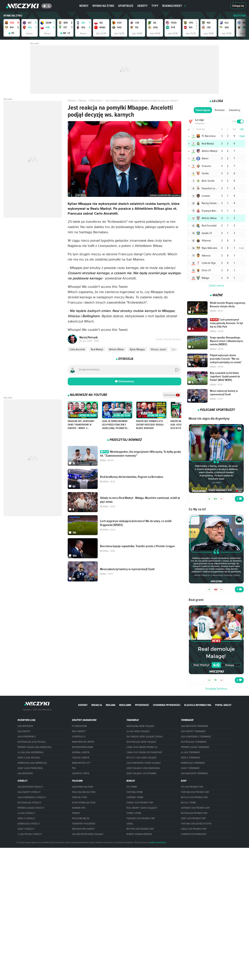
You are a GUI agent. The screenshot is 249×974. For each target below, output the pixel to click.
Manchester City (81, 762)
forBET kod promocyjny (139, 802)
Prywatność (142, 705)
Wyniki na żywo (103, 6)
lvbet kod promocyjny (193, 818)
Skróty (142, 6)
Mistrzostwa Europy (83, 828)
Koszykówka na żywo (84, 802)
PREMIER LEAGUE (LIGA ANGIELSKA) (34, 747)
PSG (74, 768)
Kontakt (83, 705)
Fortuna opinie (134, 792)
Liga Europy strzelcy (29, 792)
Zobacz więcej (216, 285)
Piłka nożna (96, 100)
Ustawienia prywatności (166, 705)
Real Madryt (97, 349)
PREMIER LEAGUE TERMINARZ (195, 747)
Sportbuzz (125, 6)
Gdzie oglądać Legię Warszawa (143, 768)
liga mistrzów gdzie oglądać (87, 834)
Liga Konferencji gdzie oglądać (143, 762)
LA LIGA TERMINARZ (190, 752)
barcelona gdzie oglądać (140, 726)
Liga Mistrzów (25, 726)
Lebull (129, 823)
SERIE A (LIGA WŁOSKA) (29, 757)
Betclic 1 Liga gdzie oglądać (141, 757)
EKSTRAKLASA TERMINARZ (194, 741)
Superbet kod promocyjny (195, 807)
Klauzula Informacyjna (197, 705)
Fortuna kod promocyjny (195, 792)
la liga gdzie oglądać (138, 731)
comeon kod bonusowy (194, 834)
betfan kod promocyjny (194, 813)
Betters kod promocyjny (140, 828)
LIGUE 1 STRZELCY (26, 828)
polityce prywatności (158, 842)
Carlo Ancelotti (77, 349)
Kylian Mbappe (137, 349)
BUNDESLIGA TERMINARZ (193, 762)
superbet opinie (134, 797)
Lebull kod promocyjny (194, 828)
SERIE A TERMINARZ (190, 757)
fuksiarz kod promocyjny (140, 818)
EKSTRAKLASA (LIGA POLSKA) (32, 741)
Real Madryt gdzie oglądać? (141, 807)
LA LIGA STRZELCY (26, 813)
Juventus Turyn (80, 773)
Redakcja (96, 705)
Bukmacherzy (172, 6)
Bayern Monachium (82, 747)
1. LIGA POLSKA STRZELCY (30, 834)
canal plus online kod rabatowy (144, 752)
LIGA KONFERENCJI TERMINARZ (196, 736)
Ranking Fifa (79, 807)
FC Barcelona (79, 726)
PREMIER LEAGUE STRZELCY (31, 807)
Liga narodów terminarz (194, 773)
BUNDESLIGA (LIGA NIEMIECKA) (32, 762)
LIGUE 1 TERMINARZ (190, 768)
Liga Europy (24, 731)
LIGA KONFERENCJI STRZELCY (32, 797)
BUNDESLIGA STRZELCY (29, 823)
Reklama (110, 705)
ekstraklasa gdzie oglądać (141, 741)
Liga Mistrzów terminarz (194, 726)
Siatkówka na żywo (82, 786)
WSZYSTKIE (239, 15)
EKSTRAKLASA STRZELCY (30, 802)
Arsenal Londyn (80, 752)
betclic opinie (188, 802)
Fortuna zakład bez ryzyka (196, 823)
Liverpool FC (79, 736)
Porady (76, 813)
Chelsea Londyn (80, 757)
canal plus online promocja (141, 747)
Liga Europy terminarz (193, 731)
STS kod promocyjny (192, 786)
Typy (155, 6)
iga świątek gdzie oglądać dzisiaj (144, 736)
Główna (72, 100)
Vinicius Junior (158, 349)
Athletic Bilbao (116, 349)
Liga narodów (25, 773)
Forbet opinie (133, 813)
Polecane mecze (80, 818)
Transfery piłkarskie (83, 823)
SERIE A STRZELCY (26, 818)
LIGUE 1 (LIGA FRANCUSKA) (30, 768)
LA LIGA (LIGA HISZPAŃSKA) (30, 752)
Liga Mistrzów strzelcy (30, 786)
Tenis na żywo (79, 797)
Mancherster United (83, 741)
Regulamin (125, 705)
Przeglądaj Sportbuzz (216, 688)
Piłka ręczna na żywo (84, 792)
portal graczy (223, 705)
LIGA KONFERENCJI (27, 736)
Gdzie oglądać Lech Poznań (141, 773)
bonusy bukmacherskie (139, 834)
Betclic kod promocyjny (194, 797)
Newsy (84, 6)
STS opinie (131, 786)
